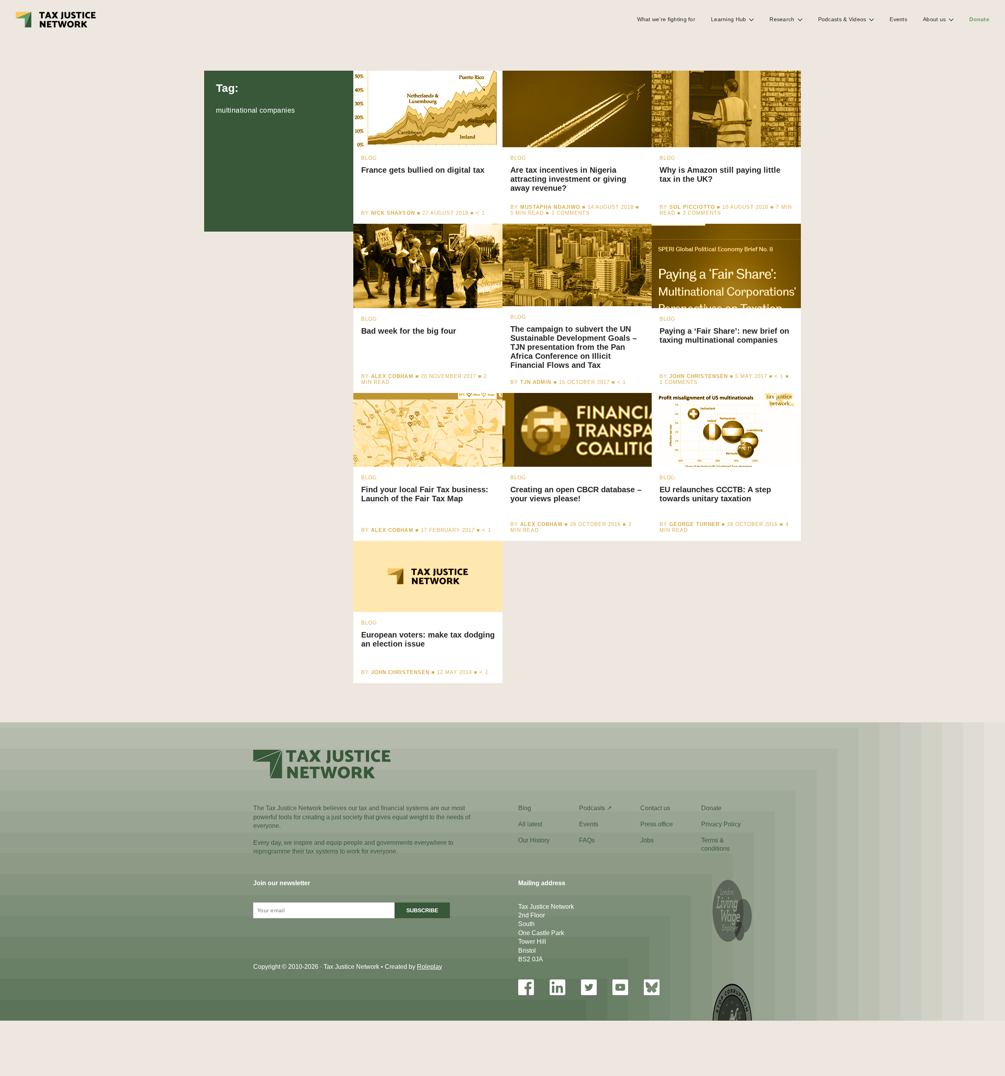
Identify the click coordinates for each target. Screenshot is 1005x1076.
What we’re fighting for (666, 19)
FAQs (587, 840)
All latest (530, 824)
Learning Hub (728, 19)
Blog (524, 808)
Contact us (655, 808)
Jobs (647, 840)
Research (781, 19)
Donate (979, 19)
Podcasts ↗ (595, 808)
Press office (656, 824)
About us (934, 19)
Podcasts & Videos (842, 19)
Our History (534, 840)
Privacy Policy (721, 824)
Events (898, 19)
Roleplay (429, 966)
